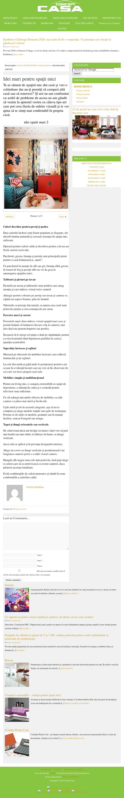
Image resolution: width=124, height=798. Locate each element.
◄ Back (9, 216)
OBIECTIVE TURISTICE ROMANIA (96, 163)
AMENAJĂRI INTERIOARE (35, 17)
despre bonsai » (67, 668)
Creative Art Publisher (70, 776)
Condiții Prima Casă (17, 730)
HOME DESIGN (10, 17)
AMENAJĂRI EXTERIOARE (65, 17)
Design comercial (83, 90)
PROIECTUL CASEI (96, 181)
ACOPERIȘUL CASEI (97, 170)
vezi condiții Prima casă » (74, 738)
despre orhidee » (72, 593)
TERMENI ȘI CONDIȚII (73, 769)
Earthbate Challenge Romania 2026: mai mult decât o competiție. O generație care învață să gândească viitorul (57, 41)
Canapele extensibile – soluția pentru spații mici (33, 695)
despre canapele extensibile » (77, 703)
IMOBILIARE (47, 23)
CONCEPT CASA (96, 167)
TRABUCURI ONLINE (96, 185)
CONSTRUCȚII (29, 23)
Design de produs (83, 94)
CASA (19, 65)
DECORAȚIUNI (90, 17)
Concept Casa (62, 7)
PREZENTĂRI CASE (112, 17)
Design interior (45, 65)
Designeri (80, 101)
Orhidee (9, 585)
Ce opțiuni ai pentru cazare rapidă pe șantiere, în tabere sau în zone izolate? (49, 617)
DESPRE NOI (46, 769)
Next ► (63, 216)
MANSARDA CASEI (96, 178)
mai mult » (19, 54)
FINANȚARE (64, 23)
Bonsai (9, 660)
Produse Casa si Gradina (109, 23)
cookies (52, 773)
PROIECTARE (10, 23)
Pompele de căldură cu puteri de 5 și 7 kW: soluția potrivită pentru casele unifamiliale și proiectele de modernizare (56, 636)
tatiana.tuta (15, 46)
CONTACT (57, 769)
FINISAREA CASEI (96, 174)
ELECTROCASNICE (84, 23)
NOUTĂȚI (62, 28)
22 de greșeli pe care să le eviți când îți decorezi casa (95, 111)
